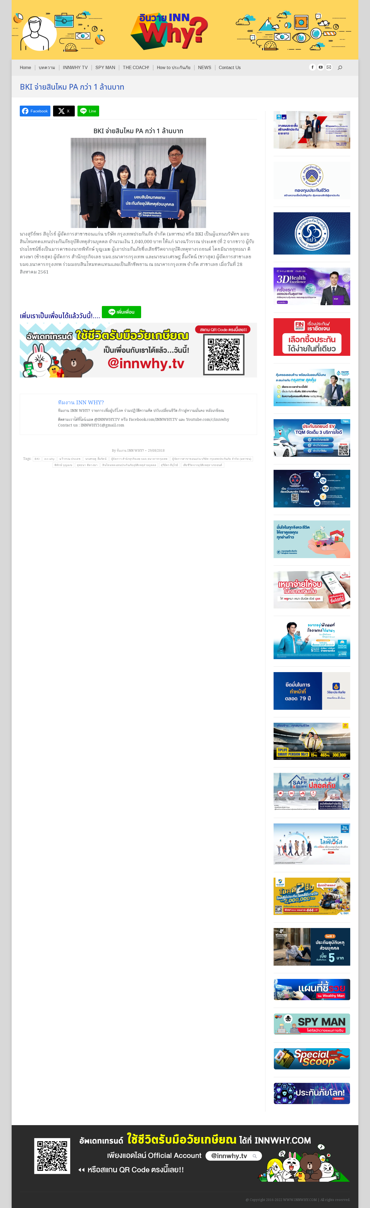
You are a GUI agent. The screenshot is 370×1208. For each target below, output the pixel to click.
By (128, 450)
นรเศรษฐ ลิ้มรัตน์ (95, 458)
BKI (37, 458)
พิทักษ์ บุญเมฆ (63, 465)
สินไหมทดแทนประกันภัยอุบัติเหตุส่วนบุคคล (129, 465)
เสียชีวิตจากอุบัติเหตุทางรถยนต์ (202, 465)
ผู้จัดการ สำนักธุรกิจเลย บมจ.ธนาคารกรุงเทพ (139, 458)
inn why (49, 458)
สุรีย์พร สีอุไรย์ (169, 465)
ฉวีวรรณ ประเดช (69, 458)
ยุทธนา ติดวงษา (87, 465)
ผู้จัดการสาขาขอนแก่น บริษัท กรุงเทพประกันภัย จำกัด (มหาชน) (211, 458)
